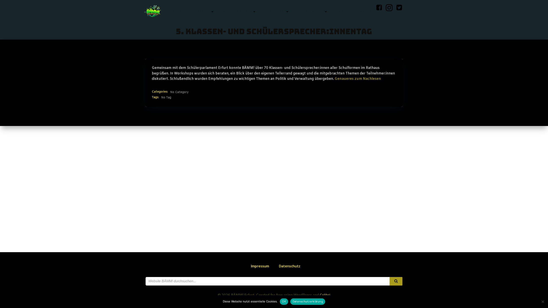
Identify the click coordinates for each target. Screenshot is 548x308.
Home (176, 11)
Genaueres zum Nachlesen (358, 79)
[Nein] (543, 301)
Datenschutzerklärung (307, 301)
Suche (366, 11)
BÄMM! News (200, 11)
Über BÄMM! (275, 11)
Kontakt (344, 11)
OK (284, 301)
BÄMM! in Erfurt (237, 11)
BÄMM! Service (311, 11)
